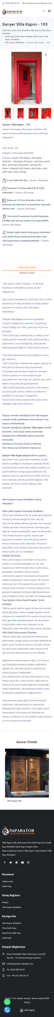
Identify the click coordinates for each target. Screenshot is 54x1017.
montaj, (23, 172)
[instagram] (28, 863)
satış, (15, 172)
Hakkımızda (7, 881)
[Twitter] (10, 863)
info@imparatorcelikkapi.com (38, 3)
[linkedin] (16, 863)
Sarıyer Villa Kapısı (13, 319)
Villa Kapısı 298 (14, 801)
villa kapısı (29, 1010)
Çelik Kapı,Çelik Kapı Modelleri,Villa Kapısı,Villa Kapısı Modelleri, (26, 38)
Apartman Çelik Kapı (11, 933)
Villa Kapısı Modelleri (14, 42)
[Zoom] (46, 56)
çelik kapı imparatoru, (19, 165)
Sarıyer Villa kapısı (33, 427)
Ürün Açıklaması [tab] (27, 267)
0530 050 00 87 (12, 3)
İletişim (5, 902)
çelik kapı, (39, 161)
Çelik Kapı (6, 938)
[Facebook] (4, 863)
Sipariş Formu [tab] (27, 273)
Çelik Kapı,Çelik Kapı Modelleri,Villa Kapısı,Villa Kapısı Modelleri (26, 32)
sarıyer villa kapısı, (21, 158)
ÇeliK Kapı (7, 886)
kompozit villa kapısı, (20, 168)
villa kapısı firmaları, (23, 161)
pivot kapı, (36, 168)
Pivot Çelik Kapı (9, 928)
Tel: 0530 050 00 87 (16, 969)
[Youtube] (22, 863)
